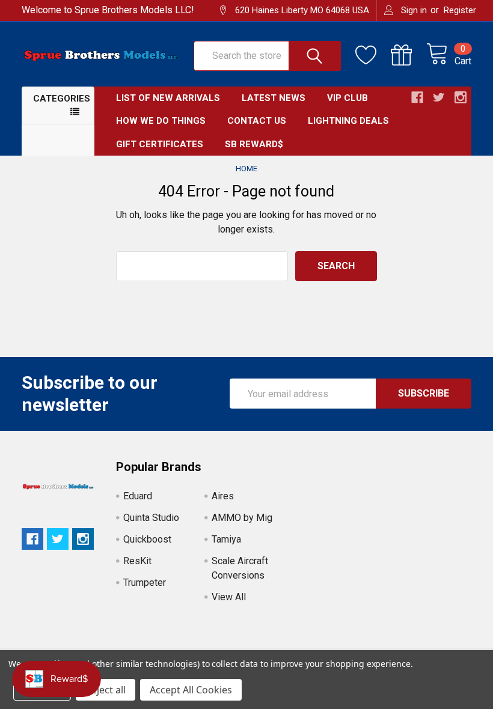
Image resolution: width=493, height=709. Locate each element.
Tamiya (226, 539)
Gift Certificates (159, 144)
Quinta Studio (151, 517)
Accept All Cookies (191, 689)
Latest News (273, 98)
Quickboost (147, 539)
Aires (223, 496)
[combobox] (202, 266)
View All (229, 597)
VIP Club (347, 98)
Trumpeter (144, 582)
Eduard (137, 496)
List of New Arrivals (168, 98)
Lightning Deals (348, 120)
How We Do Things (161, 120)
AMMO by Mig (242, 517)
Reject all (105, 689)
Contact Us (256, 120)
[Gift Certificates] (408, 55)
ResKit (137, 561)
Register (460, 10)
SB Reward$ (254, 144)
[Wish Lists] (373, 55)
